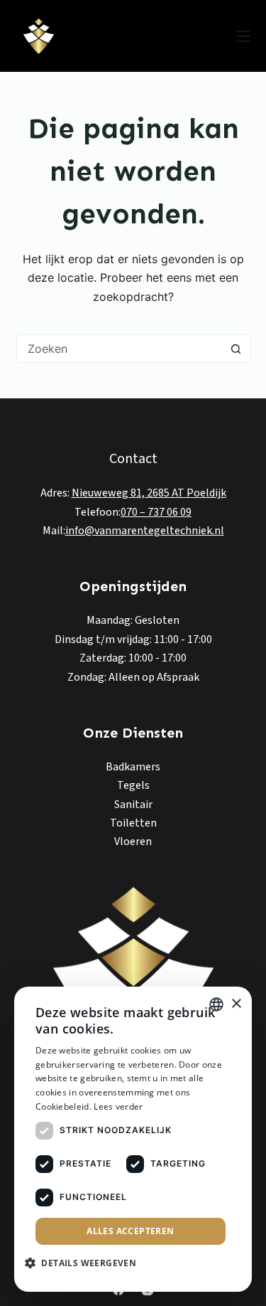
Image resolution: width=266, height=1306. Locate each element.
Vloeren (133, 841)
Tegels (133, 785)
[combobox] (120, 348)
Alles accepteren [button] (130, 1231)
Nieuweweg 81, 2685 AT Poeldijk (149, 493)
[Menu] (243, 36)
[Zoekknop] (236, 348)
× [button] (236, 1004)
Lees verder (118, 1106)
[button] (85, 1263)
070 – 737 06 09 (156, 512)
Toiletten (133, 823)
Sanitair (133, 804)
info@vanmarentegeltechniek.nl (144, 530)
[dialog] (133, 1139)
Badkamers (133, 767)
